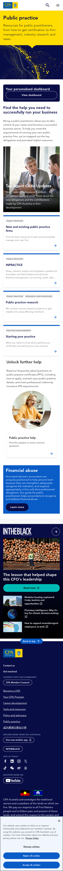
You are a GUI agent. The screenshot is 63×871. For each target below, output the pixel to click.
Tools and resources (14, 709)
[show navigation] (58, 5)
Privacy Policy (32, 838)
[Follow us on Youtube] (13, 780)
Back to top (29, 641)
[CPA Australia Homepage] (10, 5)
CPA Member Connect (17, 682)
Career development (15, 703)
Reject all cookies (31, 855)
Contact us (9, 665)
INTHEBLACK (13, 748)
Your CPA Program (13, 697)
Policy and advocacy (14, 715)
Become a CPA (11, 691)
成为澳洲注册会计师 (14, 727)
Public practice (11, 721)
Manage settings (31, 846)
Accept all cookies (31, 865)
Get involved (10, 671)
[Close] (59, 820)
